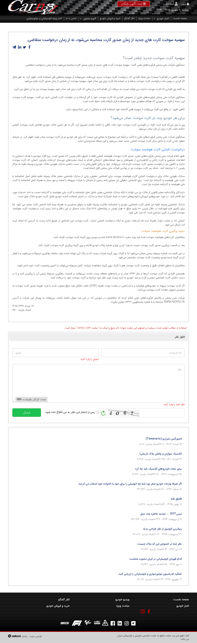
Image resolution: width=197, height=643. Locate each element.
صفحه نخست (181, 599)
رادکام (24, 636)
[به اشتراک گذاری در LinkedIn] (19, 47)
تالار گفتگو (63, 599)
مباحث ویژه (122, 606)
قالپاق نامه (176, 499)
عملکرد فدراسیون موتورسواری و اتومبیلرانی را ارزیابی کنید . (149, 574)
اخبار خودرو (182, 606)
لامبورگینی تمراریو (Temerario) (164, 439)
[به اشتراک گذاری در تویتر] (24, 47)
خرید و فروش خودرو (57, 606)
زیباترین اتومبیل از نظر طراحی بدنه (162, 529)
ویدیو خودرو (122, 599)
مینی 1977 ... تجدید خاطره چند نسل (161, 514)
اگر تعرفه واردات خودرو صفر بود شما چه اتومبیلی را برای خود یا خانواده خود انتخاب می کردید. (130, 484)
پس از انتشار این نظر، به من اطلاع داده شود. (70, 412)
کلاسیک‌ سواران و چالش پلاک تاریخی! (160, 454)
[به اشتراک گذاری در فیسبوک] (29, 47)
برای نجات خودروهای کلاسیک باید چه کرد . (158, 469)
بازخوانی (103, 412)
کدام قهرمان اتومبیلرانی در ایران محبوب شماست (155, 559)
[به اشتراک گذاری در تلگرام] (14, 47)
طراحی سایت (35, 636)
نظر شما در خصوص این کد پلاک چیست (159, 544)
